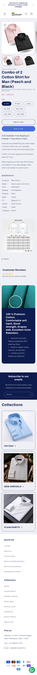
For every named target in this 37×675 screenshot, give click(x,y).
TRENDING (8, 612)
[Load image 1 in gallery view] (7, 61)
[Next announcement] (33, 5)
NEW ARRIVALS (12, 486)
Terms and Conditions (12, 566)
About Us (8, 551)
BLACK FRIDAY (10, 617)
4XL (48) (20, 114)
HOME (6, 586)
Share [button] (6, 259)
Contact (7, 546)
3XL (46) (7, 114)
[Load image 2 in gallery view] (18, 61)
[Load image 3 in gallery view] (30, 61)
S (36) (6, 104)
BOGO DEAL (9, 601)
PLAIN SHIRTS (12, 527)
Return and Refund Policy (14, 561)
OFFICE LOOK (9, 606)
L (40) (28, 104)
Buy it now (18, 129)
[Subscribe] (30, 394)
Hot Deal (8, 446)
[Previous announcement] (4, 5)
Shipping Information (12, 571)
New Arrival (8, 622)
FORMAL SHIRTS (11, 596)
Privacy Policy (9, 556)
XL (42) (7, 109)
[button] (4, 14)
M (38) (17, 104)
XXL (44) (19, 109)
